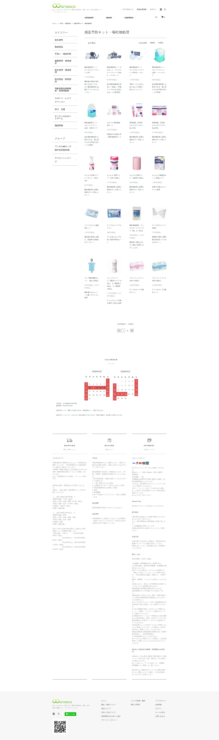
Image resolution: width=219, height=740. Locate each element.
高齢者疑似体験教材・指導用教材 (63, 89)
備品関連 (59, 125)
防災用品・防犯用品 (63, 80)
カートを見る (160, 712)
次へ (132, 330)
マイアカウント (127, 9)
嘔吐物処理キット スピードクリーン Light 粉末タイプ (91, 125)
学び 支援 (60, 109)
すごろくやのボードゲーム (63, 117)
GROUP (109, 18)
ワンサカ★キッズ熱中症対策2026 (63, 148)
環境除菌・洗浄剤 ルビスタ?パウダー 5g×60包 (159, 125)
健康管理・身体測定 (63, 61)
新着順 (160, 42)
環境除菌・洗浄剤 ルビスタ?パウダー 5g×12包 (137, 125)
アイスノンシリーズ (63, 159)
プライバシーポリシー (109, 720)
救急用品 (59, 46)
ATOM (137, 704)
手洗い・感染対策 (65, 23)
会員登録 (158, 704)
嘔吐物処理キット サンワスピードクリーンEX (91, 70)
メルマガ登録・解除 (138, 700)
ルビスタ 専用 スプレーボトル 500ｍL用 (91, 178)
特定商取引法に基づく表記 (110, 716)
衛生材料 (59, 39)
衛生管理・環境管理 (63, 71)
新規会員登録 (141, 9)
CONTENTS (128, 18)
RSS (132, 704)
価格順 (152, 42)
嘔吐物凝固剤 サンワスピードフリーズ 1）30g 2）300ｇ (137, 228)
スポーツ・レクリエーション (63, 100)
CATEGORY (89, 18)
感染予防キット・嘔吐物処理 (83, 23)
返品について (106, 708)
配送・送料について (108, 704)
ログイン (153, 9)
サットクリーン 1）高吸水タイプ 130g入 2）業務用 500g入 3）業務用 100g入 (114, 283)
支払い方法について (108, 712)
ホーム (54, 23)
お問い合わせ (160, 716)
